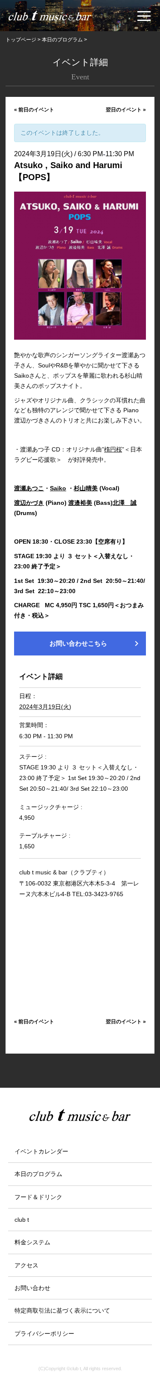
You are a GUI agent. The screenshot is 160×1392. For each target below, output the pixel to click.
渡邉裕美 (80, 502)
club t (22, 1219)
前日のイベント (34, 110)
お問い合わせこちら (95, 643)
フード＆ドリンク (38, 1197)
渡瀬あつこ (29, 488)
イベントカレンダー (41, 1151)
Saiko (58, 488)
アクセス (26, 1265)
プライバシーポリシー (44, 1333)
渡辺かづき (29, 502)
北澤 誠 (125, 502)
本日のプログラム (38, 1174)
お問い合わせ (32, 1287)
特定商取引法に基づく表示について (62, 1310)
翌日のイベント (126, 110)
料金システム (32, 1242)
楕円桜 (113, 449)
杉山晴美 (86, 488)
